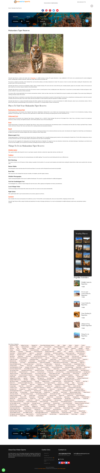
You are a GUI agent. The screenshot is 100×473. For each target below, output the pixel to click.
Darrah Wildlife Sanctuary (29, 368)
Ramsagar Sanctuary (36, 403)
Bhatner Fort (30, 400)
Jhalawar (59, 351)
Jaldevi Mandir (67, 396)
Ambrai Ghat (59, 378)
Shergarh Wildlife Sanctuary (15, 409)
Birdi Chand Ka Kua (71, 406)
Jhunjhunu (66, 348)
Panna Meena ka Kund (71, 354)
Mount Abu (12, 348)
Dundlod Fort (43, 406)
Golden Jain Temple (13, 392)
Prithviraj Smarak (76, 373)
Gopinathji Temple (61, 406)
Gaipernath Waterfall (39, 365)
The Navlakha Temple (42, 395)
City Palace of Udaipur (22, 376)
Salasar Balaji (28, 351)
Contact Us (46, 455)
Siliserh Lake (32, 384)
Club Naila (67, 356)
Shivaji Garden (32, 396)
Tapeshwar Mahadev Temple (75, 392)
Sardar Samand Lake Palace (53, 360)
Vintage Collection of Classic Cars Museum (72, 379)
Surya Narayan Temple (67, 390)
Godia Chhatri (42, 404)
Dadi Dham (48, 398)
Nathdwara (71, 351)
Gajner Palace (47, 368)
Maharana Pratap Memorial (83, 378)
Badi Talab (26, 379)
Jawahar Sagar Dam (81, 365)
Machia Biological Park (32, 362)
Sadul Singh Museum (85, 370)
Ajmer (18, 348)
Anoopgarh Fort (22, 389)
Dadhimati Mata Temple (63, 414)
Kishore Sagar (29, 365)
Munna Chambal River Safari (80, 401)
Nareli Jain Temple (66, 373)
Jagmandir (25, 378)
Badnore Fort (12, 382)
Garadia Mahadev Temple (79, 364)
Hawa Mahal (12, 353)
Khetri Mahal (26, 406)
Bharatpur (69, 346)
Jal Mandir (82, 414)
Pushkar (83, 345)
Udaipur (64, 345)
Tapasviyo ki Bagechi (27, 409)
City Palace (30, 354)
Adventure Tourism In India (49, 460)
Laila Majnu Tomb (13, 389)
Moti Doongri (80, 384)
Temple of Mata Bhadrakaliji (31, 401)
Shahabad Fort (57, 407)
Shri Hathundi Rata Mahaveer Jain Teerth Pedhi (72, 393)
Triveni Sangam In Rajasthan (49, 382)
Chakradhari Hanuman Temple (60, 387)
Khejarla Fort (85, 359)
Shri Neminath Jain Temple (55, 393)
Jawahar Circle (55, 357)
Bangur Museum (87, 392)
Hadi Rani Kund (70, 395)
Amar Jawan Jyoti (75, 356)
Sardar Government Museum (67, 360)
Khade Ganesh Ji (49, 365)
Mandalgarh (67, 382)
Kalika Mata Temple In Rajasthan (16, 411)
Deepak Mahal (22, 415)
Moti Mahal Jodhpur (48, 364)
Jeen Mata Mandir (61, 389)
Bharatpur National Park (49, 351)
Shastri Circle (39, 364)
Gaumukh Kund (73, 411)
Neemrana (88, 346)
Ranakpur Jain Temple (48, 390)
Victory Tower (67, 409)
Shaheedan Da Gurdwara (69, 400)
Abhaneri (76, 346)
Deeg (65, 351)
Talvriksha (49, 387)
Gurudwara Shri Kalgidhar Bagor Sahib (25, 382)
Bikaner (11, 346)
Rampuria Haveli (65, 368)
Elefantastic (12, 354)
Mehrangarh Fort (23, 359)
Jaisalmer (76, 345)
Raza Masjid (30, 415)
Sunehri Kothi (58, 396)
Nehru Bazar (28, 356)
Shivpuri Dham (87, 367)
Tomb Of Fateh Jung (48, 385)
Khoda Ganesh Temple (22, 398)
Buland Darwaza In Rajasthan (67, 375)
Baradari (77, 375)
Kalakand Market (38, 385)
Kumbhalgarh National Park (26, 381)
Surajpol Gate (85, 398)
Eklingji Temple (53, 376)
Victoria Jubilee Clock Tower (54, 373)
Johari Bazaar (81, 354)
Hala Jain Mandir (77, 398)
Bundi (40, 346)
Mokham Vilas (12, 398)
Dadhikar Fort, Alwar (25, 345)
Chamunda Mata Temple (28, 364)
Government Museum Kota (57, 367)
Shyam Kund (52, 389)
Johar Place (76, 412)
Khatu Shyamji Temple (32, 389)
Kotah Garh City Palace (69, 365)
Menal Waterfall (38, 382)
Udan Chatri (85, 381)
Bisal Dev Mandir (41, 396)
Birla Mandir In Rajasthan (58, 353)
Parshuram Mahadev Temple (35, 392)
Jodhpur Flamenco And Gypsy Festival (60, 362)
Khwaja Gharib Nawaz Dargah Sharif (74, 371)
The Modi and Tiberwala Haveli (15, 406)
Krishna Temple (29, 385)
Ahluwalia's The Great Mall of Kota (31, 367)
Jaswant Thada (53, 359)
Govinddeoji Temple (13, 396)
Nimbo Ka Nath (64, 392)
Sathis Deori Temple (29, 411)
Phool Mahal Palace (85, 396)
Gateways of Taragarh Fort (41, 375)
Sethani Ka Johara (13, 404)
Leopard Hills (55, 392)
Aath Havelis (80, 404)
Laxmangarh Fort (28, 390)
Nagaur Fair (82, 362)
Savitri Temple (84, 375)
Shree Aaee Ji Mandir (14, 393)
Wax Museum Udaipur (14, 381)
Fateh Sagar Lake (40, 378)
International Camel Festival (26, 370)
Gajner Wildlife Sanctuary (61, 370)
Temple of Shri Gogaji (44, 401)
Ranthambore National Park (59, 346)
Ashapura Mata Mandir (57, 398)
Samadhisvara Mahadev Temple (52, 411)
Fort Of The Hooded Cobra (42, 414)
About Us (46, 453)
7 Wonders (22, 365)
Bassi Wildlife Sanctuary (27, 412)
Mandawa (59, 348)
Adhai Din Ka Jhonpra (14, 373)
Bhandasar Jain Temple (39, 370)
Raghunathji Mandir (51, 404)
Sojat (25, 395)
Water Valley (84, 356)
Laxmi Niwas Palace (60, 371)
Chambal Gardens (13, 365)
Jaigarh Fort (31, 353)
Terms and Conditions (50, 467)
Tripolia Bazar (20, 356)
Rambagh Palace (38, 354)
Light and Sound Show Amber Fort (40, 356)
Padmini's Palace (76, 409)
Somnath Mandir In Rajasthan (41, 393)
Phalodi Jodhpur (74, 362)
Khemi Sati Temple (71, 404)
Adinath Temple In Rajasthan (79, 390)
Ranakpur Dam (47, 392)
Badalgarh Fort (35, 406)
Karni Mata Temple (50, 378)
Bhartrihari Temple (66, 385)
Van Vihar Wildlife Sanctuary (15, 403)
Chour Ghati (12, 357)
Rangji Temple (12, 376)
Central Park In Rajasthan (76, 357)
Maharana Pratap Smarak (53, 375)
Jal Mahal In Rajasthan (22, 353)
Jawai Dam (57, 390)
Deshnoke (32, 371)
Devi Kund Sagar (50, 370)
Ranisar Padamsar (80, 360)
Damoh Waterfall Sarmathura (66, 401)
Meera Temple (64, 411)
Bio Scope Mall (70, 389)
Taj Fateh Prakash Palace (70, 378)
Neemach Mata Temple (68, 381)
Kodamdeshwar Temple (73, 370)
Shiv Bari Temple (13, 371)
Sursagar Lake (50, 371)
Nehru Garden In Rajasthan (25, 387)
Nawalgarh (81, 348)
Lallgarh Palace (56, 368)
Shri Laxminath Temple (14, 370)
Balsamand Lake (13, 360)
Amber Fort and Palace (80, 351)
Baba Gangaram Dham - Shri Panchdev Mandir (32, 407)
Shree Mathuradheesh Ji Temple (16, 367)
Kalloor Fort (37, 400)
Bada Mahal (33, 379)
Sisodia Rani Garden (65, 357)
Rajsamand (73, 348)
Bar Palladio (60, 356)
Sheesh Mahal (32, 360)
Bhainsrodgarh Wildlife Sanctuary (41, 412)
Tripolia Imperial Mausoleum (39, 387)
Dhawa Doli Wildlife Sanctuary (15, 364)
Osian (38, 348)
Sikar (54, 348)
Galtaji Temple (12, 351)
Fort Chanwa (22, 362)
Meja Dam (78, 381)
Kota (43, 348)
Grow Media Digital (61, 468)
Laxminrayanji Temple (24, 404)
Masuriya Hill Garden (67, 364)
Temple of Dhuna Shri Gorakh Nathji (16, 401)
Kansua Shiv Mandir (45, 367)
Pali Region (34, 346)
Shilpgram (32, 378)
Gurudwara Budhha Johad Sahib (75, 387)
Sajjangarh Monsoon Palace (15, 378)
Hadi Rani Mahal (39, 415)
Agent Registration (48, 457)
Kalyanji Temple (50, 396)
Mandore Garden (62, 359)
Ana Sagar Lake (87, 371)
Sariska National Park (38, 351)
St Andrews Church (13, 387)
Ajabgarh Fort (57, 385)
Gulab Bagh (37, 381)
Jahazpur (60, 382)
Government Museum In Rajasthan (26, 375)
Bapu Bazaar (12, 356)
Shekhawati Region (25, 346)
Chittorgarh (24, 348)
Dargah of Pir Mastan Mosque (15, 395)
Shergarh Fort (79, 407)
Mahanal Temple (82, 411)
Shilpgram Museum (46, 381)
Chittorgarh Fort (37, 409)
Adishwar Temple (53, 395)
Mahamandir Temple (41, 360)
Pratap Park (84, 412)
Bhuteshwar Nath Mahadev (22, 357)
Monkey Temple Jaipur (48, 354)
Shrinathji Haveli (80, 376)
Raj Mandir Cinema (21, 354)
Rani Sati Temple (61, 404)
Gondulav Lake (33, 398)
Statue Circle (52, 356)
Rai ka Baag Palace (13, 362)
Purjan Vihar (21, 385)
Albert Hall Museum (81, 353)
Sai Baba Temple (13, 375)
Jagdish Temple (62, 376)
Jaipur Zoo (47, 357)
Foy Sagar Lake (85, 373)
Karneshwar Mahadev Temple (15, 368)
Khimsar (87, 348)
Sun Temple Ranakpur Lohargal (27, 393)
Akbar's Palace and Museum (26, 373)
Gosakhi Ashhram (46, 403)
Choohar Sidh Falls (76, 385)
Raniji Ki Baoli (78, 367)
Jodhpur (70, 345)
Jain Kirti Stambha (46, 409)
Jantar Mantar (39, 353)
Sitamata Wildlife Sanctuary (15, 412)
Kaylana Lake (57, 364)
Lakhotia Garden (32, 395)
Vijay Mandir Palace (71, 384)
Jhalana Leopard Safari (70, 353)
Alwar (82, 346)
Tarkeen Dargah (74, 414)
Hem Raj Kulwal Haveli (82, 406)
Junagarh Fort (39, 368)
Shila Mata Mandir (57, 400)
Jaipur (58, 345)
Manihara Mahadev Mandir (68, 407)
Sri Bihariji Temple (52, 406)
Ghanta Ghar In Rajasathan (45, 362)
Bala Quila (50, 384)
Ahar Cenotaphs (57, 379)
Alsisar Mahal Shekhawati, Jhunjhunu (47, 345)
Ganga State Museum (23, 371)
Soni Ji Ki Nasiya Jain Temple (40, 373)
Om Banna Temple (22, 360)
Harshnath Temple (43, 389)
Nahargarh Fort (34, 345)
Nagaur (17, 346)
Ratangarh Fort (34, 404)
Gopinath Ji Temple (79, 389)
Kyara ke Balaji (80, 382)
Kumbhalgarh (31, 348)
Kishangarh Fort (76, 396)
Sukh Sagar (41, 398)
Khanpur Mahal (26, 403)
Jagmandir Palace (58, 365)
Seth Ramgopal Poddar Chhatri (16, 390)
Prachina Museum (40, 371)
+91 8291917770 (64, 454)
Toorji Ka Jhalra (44, 359)
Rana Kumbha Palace (57, 409)
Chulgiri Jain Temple (13, 359)
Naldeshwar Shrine (41, 384)
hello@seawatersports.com (81, 453)
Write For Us (47, 463)
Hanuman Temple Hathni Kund (36, 357)
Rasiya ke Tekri (23, 396)
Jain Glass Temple (13, 415)
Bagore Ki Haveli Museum (42, 376)
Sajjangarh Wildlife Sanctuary (15, 379)
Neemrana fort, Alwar (14, 345)
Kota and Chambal (47, 346)
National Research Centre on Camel (78, 368)
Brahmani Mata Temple (47, 400)
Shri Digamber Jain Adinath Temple (16, 414)
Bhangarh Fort (24, 384)
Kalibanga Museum (21, 400)
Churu (48, 348)
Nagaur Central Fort (30, 414)
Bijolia (73, 382)
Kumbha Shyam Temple (66, 412)
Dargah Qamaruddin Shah (15, 407)
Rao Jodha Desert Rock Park (74, 359)
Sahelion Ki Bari (71, 376)
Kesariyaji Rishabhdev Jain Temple (44, 379)
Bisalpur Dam (61, 395)
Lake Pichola (32, 376)
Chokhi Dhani (47, 353)
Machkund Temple (54, 401)
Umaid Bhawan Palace (34, 359)
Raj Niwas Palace (56, 403)
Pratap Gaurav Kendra (57, 381)
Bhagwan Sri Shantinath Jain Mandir (82, 403)
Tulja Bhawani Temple (55, 412)
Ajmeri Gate (12, 400)
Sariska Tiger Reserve (14, 384)
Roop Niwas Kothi (37, 390)
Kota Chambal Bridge (69, 367)
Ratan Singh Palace (39, 411)
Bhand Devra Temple (48, 407)
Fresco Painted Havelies (67, 403)
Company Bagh (13, 385)
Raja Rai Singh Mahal (80, 395)
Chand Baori (20, 351)
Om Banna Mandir (23, 392)
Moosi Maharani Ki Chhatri (60, 384)
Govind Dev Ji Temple (60, 354)
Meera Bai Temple (53, 414)
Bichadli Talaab (68, 398)
